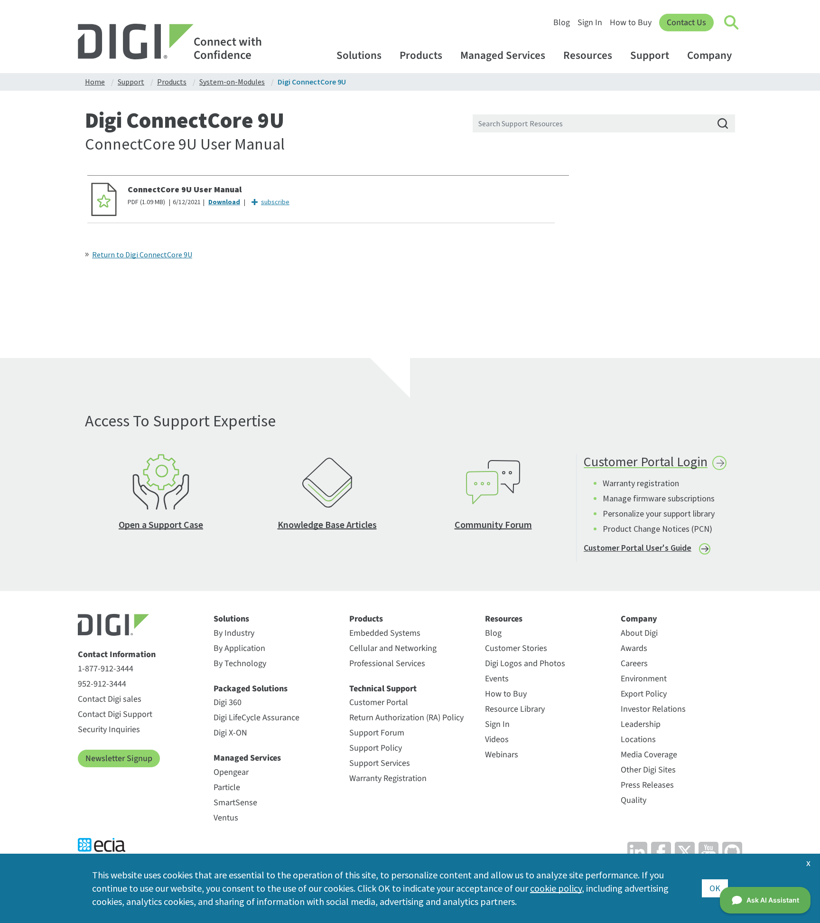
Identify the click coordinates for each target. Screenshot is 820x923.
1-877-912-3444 (105, 669)
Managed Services (502, 55)
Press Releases (647, 785)
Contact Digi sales (109, 699)
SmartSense (235, 803)
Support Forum (376, 733)
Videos (497, 739)
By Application (239, 648)
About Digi (639, 633)
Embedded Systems (384, 633)
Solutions (359, 55)
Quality (633, 800)
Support (649, 55)
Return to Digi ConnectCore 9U (142, 254)
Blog (561, 22)
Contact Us (686, 22)
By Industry (234, 633)
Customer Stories (516, 648)
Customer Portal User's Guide (637, 547)
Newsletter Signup (118, 758)
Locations (638, 739)
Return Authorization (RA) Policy (406, 718)
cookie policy (556, 888)
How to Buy (631, 22)
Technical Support (383, 689)
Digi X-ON (230, 733)
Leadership (641, 724)
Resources (587, 55)
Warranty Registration (388, 778)
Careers (634, 663)
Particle (227, 787)
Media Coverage (649, 755)
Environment (644, 679)
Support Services (379, 763)
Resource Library (515, 709)
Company (709, 55)
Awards (634, 648)
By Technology (240, 663)
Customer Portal (378, 702)
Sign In (590, 22)
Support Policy (375, 748)
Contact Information (117, 655)
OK (714, 888)
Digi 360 (228, 702)
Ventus (226, 818)
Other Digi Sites (648, 770)
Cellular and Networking (393, 648)
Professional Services (387, 663)
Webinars (501, 755)
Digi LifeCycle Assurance (256, 718)
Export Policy (644, 694)
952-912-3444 (102, 684)
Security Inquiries (109, 729)
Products (421, 55)
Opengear (231, 772)
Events (497, 679)
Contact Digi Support (115, 714)
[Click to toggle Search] (731, 23)
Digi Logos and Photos (525, 663)
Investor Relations (653, 709)
